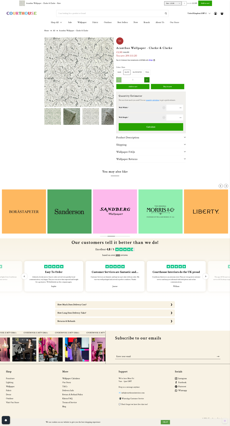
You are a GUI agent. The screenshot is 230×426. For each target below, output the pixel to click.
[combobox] (112, 13)
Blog (64, 406)
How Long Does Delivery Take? (72, 312)
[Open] (6, 420)
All (54, 31)
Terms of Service (69, 402)
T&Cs (64, 386)
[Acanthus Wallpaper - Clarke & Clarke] (79, 72)
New (136, 22)
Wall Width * (124, 107)
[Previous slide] (221, 186)
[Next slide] (226, 186)
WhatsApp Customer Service (132, 398)
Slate (127, 72)
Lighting (9, 382)
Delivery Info (68, 390)
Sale (70, 22)
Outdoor (108, 22)
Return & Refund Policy (72, 394)
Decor (8, 394)
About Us (160, 22)
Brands (147, 22)
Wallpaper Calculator (71, 378)
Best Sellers (123, 22)
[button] (24, 276)
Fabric (95, 22)
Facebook (182, 382)
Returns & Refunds (66, 321)
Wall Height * (124, 117)
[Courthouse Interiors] (21, 13)
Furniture (10, 378)
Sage (119, 72)
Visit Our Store (12, 402)
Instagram (182, 378)
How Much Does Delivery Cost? (72, 304)
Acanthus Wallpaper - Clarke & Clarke (43, 3)
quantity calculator (152, 100)
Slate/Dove (137, 72)
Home (46, 31)
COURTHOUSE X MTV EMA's (24, 333)
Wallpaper (82, 22)
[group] (24, 211)
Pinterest (182, 386)
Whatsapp (182, 390)
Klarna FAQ (67, 398)
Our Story (66, 382)
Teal (147, 72)
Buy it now (167, 86)
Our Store (174, 22)
